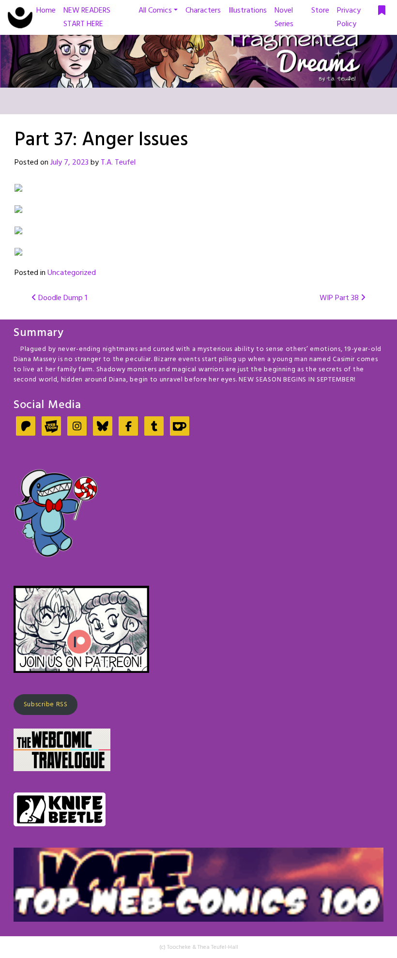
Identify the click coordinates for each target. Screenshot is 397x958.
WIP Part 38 (340, 298)
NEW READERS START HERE (86, 17)
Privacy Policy (349, 17)
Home (46, 10)
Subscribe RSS (46, 704)
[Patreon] (25, 427)
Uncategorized (71, 273)
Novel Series (284, 17)
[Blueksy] (102, 427)
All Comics (155, 10)
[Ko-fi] (179, 427)
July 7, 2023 (69, 162)
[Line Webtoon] (51, 427)
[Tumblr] (154, 427)
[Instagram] (77, 427)
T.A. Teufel (118, 162)
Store (320, 10)
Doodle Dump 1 (61, 298)
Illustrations (248, 10)
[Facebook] (128, 427)
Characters (203, 10)
